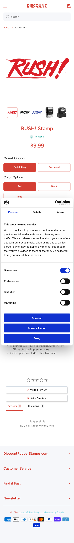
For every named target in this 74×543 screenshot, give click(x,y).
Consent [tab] (13, 212)
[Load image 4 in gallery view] (49, 112)
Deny (37, 338)
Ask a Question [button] (38, 398)
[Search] (6, 16)
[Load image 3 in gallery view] (37, 112)
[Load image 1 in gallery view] (12, 112)
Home (6, 27)
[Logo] (37, 6)
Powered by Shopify (54, 512)
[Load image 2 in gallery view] (24, 112)
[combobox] (37, 16)
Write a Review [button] (38, 389)
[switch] (65, 281)
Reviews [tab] (12, 405)
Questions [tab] (33, 405)
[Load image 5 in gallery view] (61, 112)
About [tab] (61, 212)
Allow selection (37, 328)
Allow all (37, 317)
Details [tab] (37, 212)
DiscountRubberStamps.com (32, 512)
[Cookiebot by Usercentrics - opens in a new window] (55, 202)
